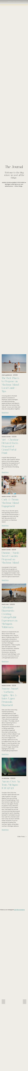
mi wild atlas (5, 778)
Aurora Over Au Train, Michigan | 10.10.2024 (11, 784)
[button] (3, 1001)
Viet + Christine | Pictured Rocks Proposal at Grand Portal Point (11, 446)
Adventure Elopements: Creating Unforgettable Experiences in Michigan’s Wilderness (9, 617)
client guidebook (7, 375)
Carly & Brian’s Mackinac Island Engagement (10, 503)
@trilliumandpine (19, 910)
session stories (6, 437)
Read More (5, 412)
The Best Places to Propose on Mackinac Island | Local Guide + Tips (11, 385)
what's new (5, 604)
